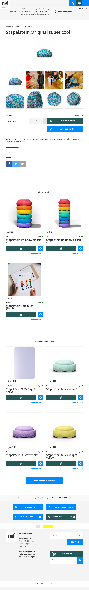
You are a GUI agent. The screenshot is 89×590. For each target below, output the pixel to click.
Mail (22, 164)
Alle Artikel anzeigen (44, 480)
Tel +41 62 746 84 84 (27, 554)
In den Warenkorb (21, 248)
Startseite (8, 26)
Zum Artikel (36, 253)
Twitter (16, 164)
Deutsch (75, 542)
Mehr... (23, 142)
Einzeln (14, 26)
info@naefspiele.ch (27, 551)
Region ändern (65, 11)
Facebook (9, 164)
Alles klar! (82, 9)
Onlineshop (67, 554)
